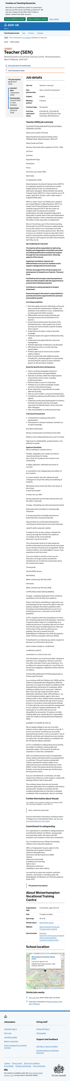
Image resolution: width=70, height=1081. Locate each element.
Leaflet (41, 988)
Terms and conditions (32, 1063)
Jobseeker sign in (10, 1029)
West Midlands (34, 1004)
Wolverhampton (53, 1002)
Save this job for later (16, 71)
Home (6, 42)
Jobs (23, 33)
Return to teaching (11, 1041)
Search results (14, 42)
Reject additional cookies (37, 19)
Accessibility (9, 1066)
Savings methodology (23, 1066)
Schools (31, 33)
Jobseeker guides (10, 1037)
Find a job (7, 1033)
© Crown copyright (59, 1075)
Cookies (7, 1063)
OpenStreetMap (54, 988)
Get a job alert (34, 998)
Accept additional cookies (15, 19)
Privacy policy (17, 1063)
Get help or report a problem (47, 1046)
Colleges (40, 33)
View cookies (54, 19)
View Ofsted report (46, 923)
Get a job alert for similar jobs (19, 66)
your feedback (27, 38)
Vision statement (39, 1066)
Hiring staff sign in (43, 1029)
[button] (45, 971)
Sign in (6, 28)
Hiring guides (41, 1033)
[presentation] (45, 971)
